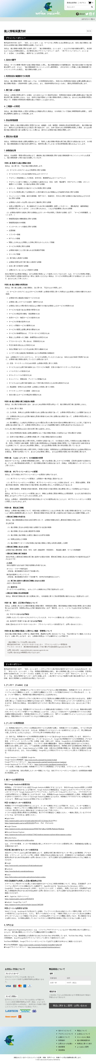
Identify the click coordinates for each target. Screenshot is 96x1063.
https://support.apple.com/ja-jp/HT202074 (19, 899)
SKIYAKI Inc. (56, 1059)
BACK (89, 31)
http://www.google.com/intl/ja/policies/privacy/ (44, 947)
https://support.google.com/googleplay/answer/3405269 (24, 904)
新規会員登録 (72, 3)
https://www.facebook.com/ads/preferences (19, 871)
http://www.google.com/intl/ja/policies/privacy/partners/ (47, 762)
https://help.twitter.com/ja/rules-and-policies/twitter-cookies (25, 877)
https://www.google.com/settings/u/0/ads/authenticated (23, 865)
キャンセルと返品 (83, 1037)
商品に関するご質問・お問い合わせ (70, 1005)
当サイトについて (64, 1031)
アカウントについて (65, 1034)
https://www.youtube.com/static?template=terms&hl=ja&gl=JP (40, 945)
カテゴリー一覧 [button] (87, 19)
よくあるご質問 (82, 1047)
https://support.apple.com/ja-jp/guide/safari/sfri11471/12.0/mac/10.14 (28, 821)
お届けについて (64, 1037)
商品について (82, 1031)
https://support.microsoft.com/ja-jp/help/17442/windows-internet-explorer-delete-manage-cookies (38, 834)
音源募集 (61, 1050)
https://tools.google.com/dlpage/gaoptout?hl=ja (51, 764)
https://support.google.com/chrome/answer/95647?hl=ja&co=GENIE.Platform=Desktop (34, 829)
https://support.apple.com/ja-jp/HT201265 (19, 823)
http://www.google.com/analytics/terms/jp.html (41, 760)
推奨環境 (61, 1047)
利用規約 (61, 1040)
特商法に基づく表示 (84, 1044)
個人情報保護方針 (83, 1040)
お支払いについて (83, 1034)
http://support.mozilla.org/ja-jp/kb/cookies (19, 840)
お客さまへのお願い (65, 1044)
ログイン (83, 3)
